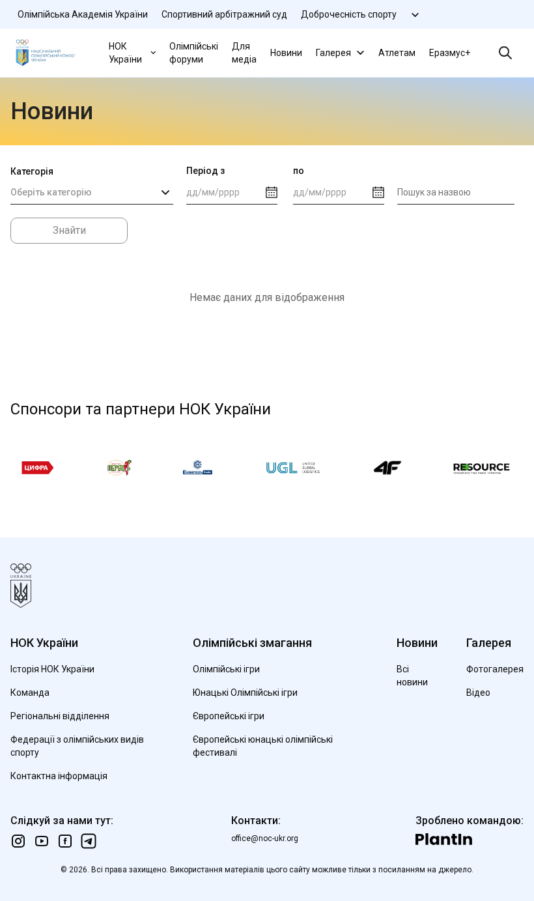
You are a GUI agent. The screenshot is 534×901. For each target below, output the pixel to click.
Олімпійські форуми (193, 52)
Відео (478, 692)
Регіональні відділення (59, 716)
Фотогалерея (495, 669)
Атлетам (396, 53)
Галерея (333, 53)
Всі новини (412, 675)
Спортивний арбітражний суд (224, 14)
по (298, 170)
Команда (29, 692)
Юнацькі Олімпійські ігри (245, 692)
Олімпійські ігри (226, 669)
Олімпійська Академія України (83, 14)
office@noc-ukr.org (264, 838)
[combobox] (91, 193)
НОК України (125, 52)
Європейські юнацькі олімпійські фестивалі (263, 746)
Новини (286, 53)
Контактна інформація (58, 776)
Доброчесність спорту (349, 14)
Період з (205, 170)
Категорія (31, 171)
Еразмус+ (449, 53)
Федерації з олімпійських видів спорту (77, 746)
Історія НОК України (52, 669)
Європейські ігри (228, 716)
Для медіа (244, 52)
